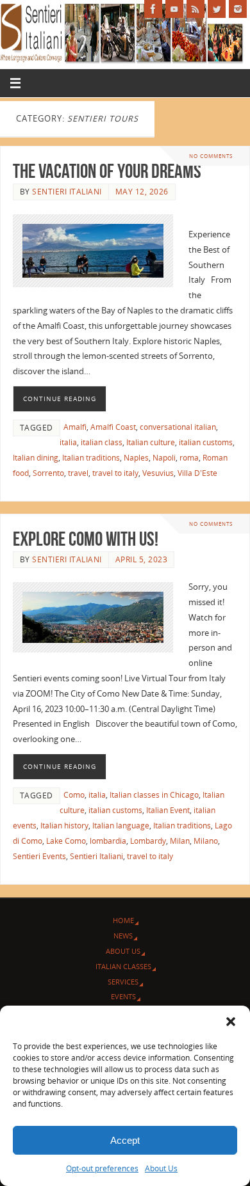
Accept (125, 1140)
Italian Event (168, 810)
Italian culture (150, 442)
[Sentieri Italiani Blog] (195, 9)
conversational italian (178, 427)
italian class (101, 442)
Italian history (64, 825)
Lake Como (66, 840)
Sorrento (48, 473)
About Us (161, 1168)
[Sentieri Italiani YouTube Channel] (174, 9)
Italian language (120, 825)
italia (68, 442)
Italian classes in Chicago (154, 794)
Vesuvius (158, 473)
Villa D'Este (197, 473)
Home (123, 920)
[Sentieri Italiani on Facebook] (153, 9)
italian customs (206, 442)
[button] (230, 1021)
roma (189, 457)
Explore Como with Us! (85, 539)
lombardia (108, 840)
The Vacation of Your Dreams (107, 171)
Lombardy (148, 840)
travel (78, 473)
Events (123, 996)
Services (123, 981)
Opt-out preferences (102, 1168)
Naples (136, 457)
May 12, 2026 (142, 191)
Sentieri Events (39, 856)
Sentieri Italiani (67, 191)
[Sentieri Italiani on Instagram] (238, 9)
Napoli (164, 457)
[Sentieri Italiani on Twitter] (217, 9)
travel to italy (115, 473)
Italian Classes (123, 966)
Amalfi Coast (113, 427)
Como (74, 794)
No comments (211, 155)
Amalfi (75, 427)
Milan (180, 840)
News (123, 935)
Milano (206, 840)
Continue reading (59, 398)
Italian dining (35, 457)
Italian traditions (91, 457)
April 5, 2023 (141, 559)
